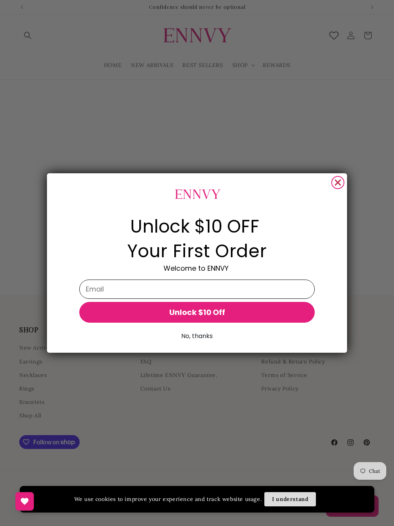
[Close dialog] (338, 182)
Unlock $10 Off (197, 312)
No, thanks (197, 336)
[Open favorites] (24, 501)
